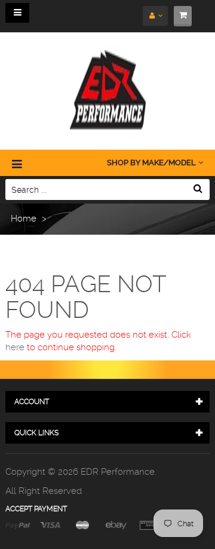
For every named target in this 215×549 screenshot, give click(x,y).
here (14, 347)
